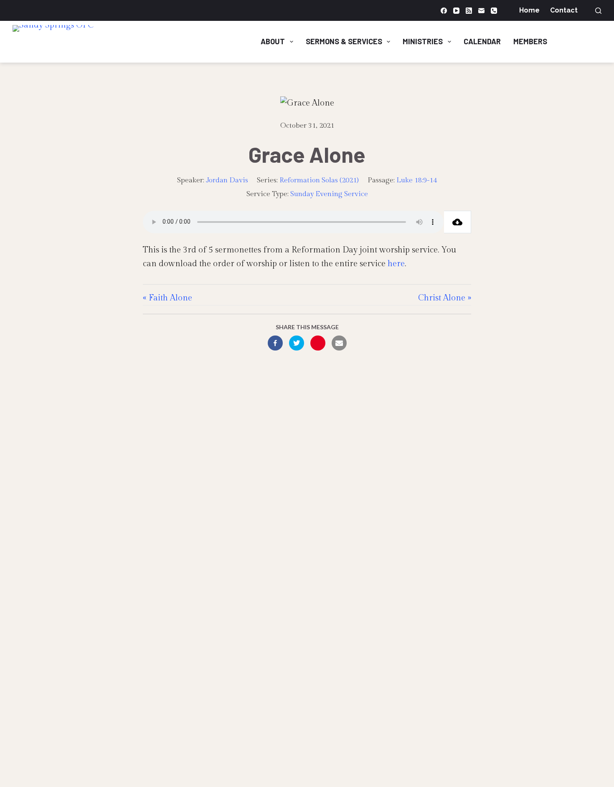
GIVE (584, 41)
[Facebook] (444, 11)
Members (530, 41)
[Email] (481, 11)
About (273, 41)
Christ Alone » (444, 298)
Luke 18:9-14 (416, 180)
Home (529, 10)
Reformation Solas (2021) (319, 180)
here (396, 264)
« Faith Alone (167, 298)
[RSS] (469, 11)
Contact (564, 10)
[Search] (598, 11)
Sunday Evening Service (329, 194)
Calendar (482, 41)
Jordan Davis (227, 180)
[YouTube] (456, 11)
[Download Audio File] (457, 222)
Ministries (423, 41)
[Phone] (494, 11)
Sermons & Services (344, 41)
